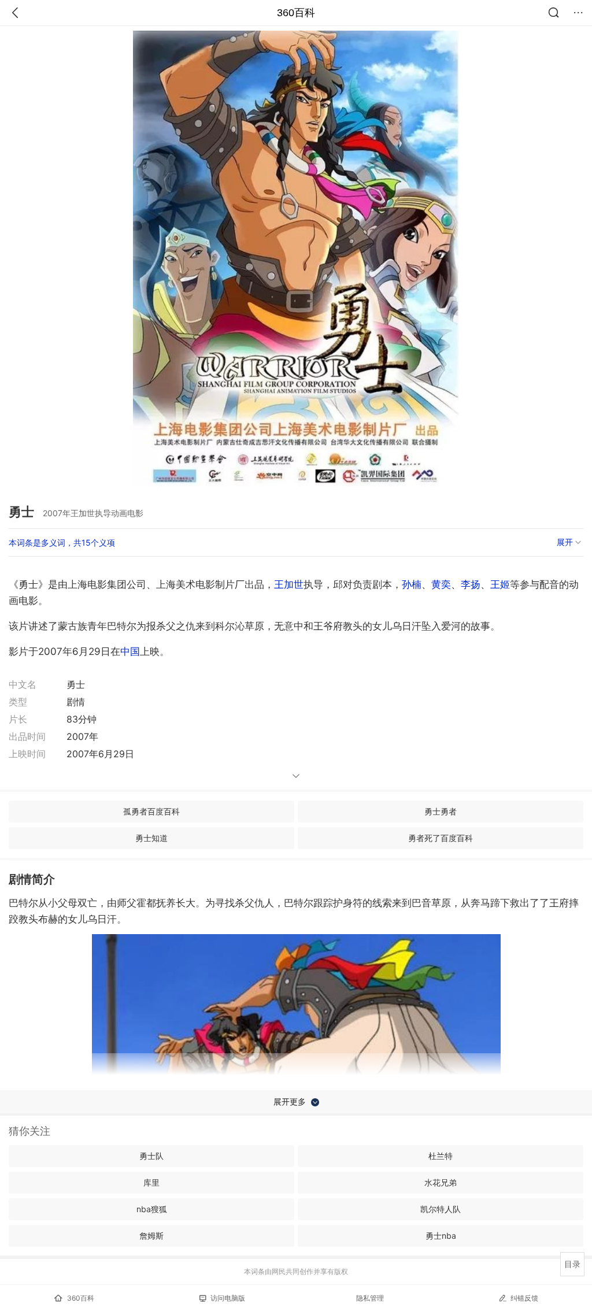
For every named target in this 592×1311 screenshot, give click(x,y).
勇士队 (151, 1156)
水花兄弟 (440, 1182)
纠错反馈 (524, 1298)
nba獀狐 (151, 1209)
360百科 (296, 12)
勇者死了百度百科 (440, 838)
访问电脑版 (227, 1298)
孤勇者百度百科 (151, 811)
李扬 (470, 584)
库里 (151, 1182)
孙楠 (411, 584)
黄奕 (441, 584)
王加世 (289, 584)
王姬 (500, 584)
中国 (130, 651)
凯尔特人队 (440, 1209)
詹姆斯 (151, 1235)
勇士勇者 (440, 811)
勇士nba (441, 1235)
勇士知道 (151, 838)
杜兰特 (440, 1156)
